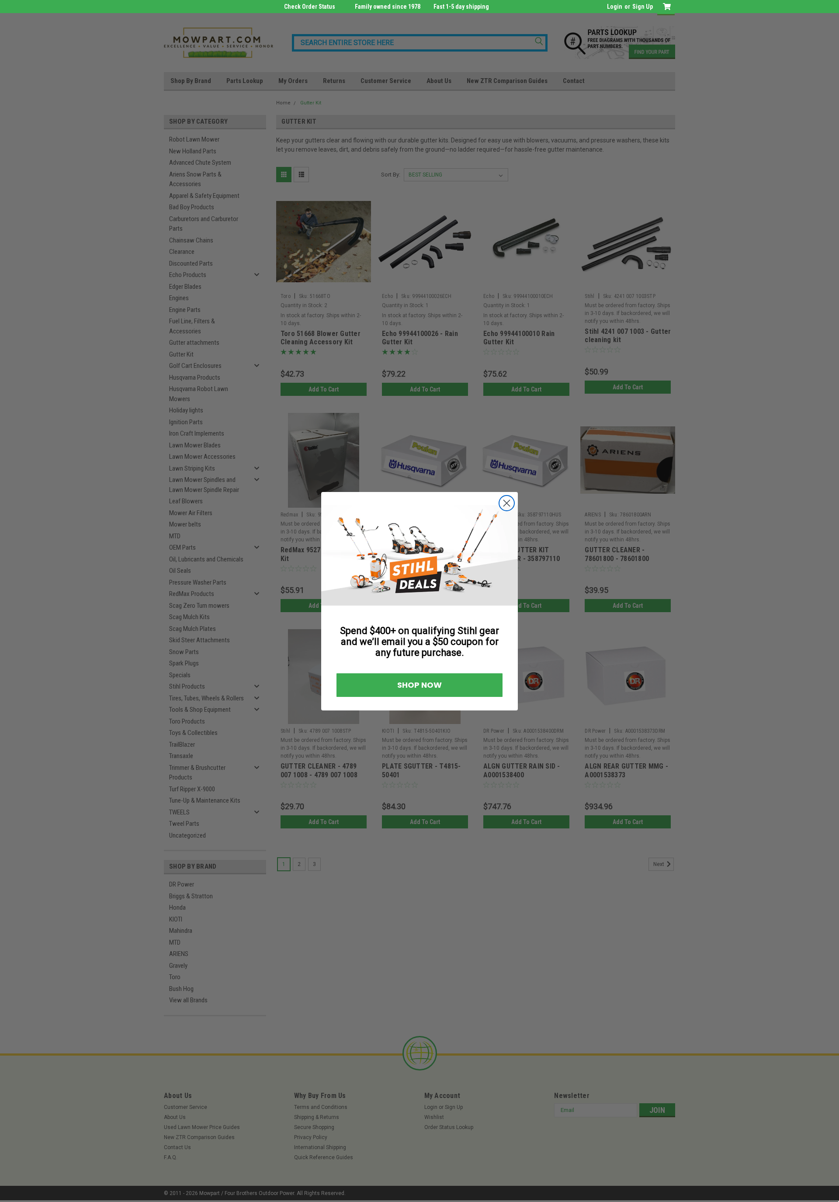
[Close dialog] (506, 503)
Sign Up (642, 6)
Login (614, 6)
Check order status (309, 6)
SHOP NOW (419, 684)
